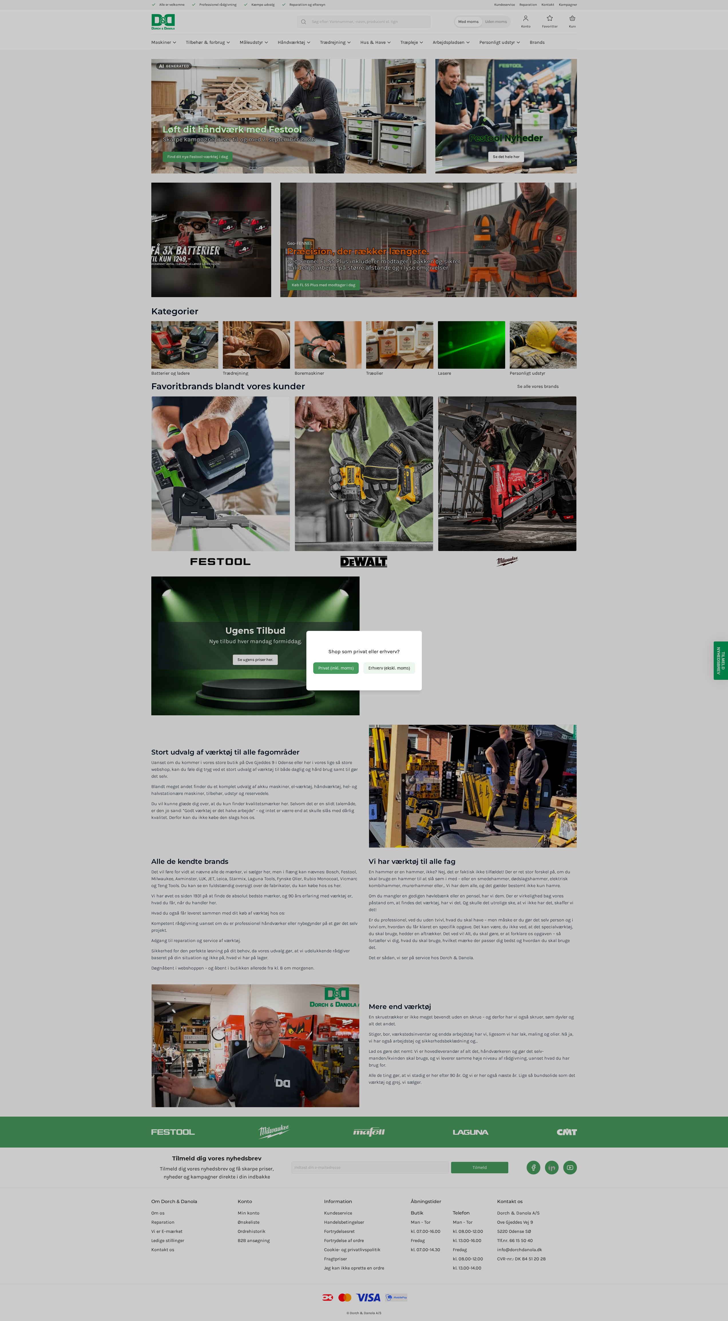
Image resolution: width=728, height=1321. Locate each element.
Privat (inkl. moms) (336, 668)
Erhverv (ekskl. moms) (389, 668)
